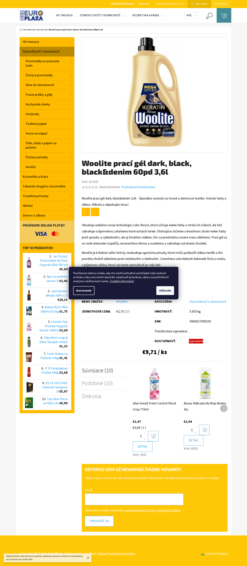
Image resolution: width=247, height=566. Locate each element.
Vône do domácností (40, 85)
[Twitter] (86, 212)
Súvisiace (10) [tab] (97, 370)
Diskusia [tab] (91, 396)
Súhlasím (165, 291)
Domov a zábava (34, 215)
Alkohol (28, 205)
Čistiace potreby (37, 157)
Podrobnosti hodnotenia (138, 187)
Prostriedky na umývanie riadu (42, 63)
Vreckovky (32, 114)
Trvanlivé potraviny (35, 196)
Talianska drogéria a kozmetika (44, 186)
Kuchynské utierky (38, 104)
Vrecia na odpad (36, 133)
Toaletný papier (36, 124)
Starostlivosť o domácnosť (41, 51)
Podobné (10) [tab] (97, 383)
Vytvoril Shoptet (217, 553)
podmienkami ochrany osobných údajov (153, 510)
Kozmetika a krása (35, 176)
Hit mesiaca (31, 42)
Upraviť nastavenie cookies (116, 553)
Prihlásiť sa (99, 521)
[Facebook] (95, 212)
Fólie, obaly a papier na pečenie (41, 145)
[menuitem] (64, 15)
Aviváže (31, 167)
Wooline (121, 301)
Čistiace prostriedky (39, 75)
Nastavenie (83, 291)
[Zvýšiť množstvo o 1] (144, 433)
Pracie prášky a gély (39, 94)
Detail (143, 446)
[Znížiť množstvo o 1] (144, 438)
